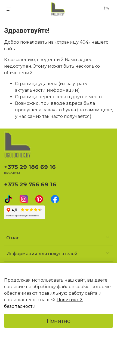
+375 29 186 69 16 (30, 166)
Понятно (58, 321)
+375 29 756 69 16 (30, 184)
